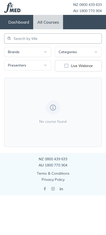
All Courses (48, 22)
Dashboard (18, 22)
